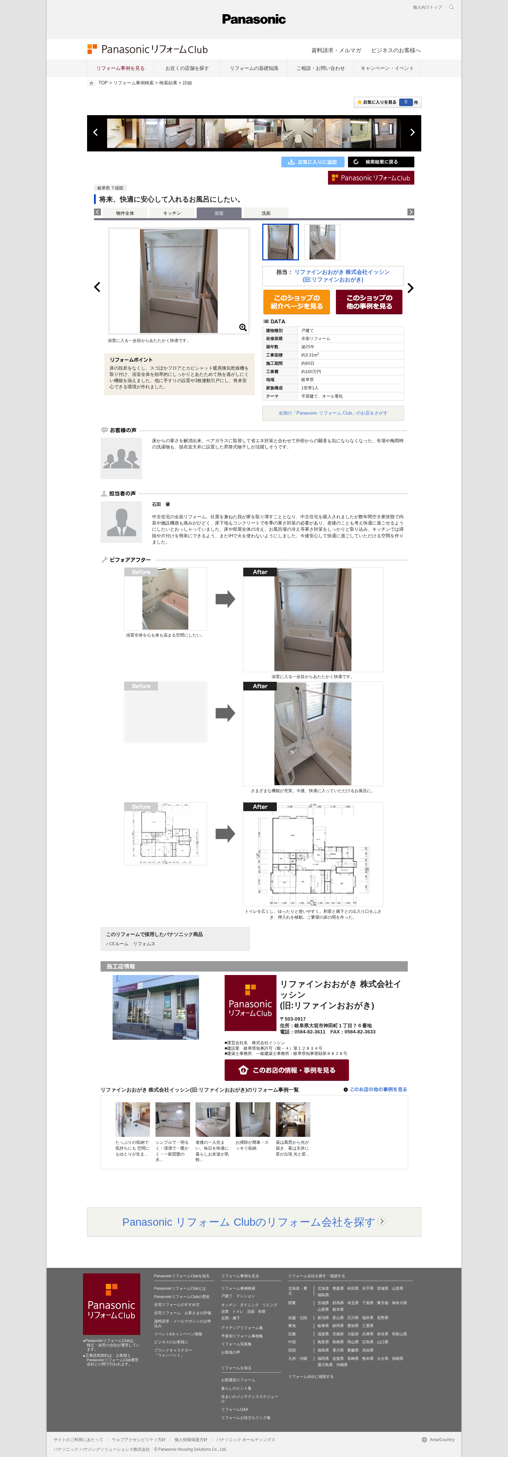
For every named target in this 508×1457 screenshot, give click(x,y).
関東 (292, 1303)
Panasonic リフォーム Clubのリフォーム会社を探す (249, 1222)
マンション (245, 1296)
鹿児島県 (325, 1365)
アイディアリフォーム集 (242, 1328)
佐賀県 (338, 1358)
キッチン (172, 213)
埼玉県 (353, 1303)
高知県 (368, 1350)
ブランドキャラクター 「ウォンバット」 (173, 1352)
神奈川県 (399, 1303)
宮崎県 (397, 1358)
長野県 (382, 1318)
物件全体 (125, 213)
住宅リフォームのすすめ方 (177, 1304)
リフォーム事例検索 (133, 83)
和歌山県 (399, 1334)
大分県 (382, 1358)
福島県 (323, 1295)
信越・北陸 (297, 1318)
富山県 (338, 1318)
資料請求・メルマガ (336, 50)
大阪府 (353, 1334)
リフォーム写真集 (236, 1344)
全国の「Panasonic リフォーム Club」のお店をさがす (333, 413)
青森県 (338, 1288)
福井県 (368, 1318)
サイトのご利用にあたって (78, 1440)
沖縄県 (342, 1365)
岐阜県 (323, 1326)
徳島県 (323, 1350)
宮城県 (382, 1288)
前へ (96, 132)
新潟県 (323, 1318)
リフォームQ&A (234, 1409)
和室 (262, 1311)
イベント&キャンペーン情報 (178, 1334)
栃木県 (338, 1309)
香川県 (338, 1350)
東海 (292, 1326)
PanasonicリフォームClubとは (180, 1288)
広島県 (368, 1342)
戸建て (227, 1296)
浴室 (225, 1311)
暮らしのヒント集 (236, 1388)
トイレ (238, 1311)
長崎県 (353, 1358)
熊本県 (368, 1358)
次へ (412, 132)
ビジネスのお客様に (171, 1342)
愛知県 (353, 1326)
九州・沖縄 (297, 1358)
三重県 (368, 1326)
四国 (292, 1350)
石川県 (353, 1318)
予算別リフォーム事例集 (242, 1336)
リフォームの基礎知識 (254, 68)
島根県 (338, 1342)
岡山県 (353, 1342)
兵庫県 (368, 1334)
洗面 (266, 213)
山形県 (397, 1288)
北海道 (323, 1288)
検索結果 (168, 83)
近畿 (292, 1334)
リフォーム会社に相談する (311, 1376)
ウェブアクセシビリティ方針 (139, 1440)
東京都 (382, 1303)
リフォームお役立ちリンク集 (246, 1418)
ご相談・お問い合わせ (321, 68)
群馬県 (338, 1303)
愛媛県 (353, 1350)
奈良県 (382, 1334)
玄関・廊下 (230, 1318)
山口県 (382, 1342)
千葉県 (368, 1303)
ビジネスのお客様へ (396, 50)
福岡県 (323, 1358)
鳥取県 (323, 1342)
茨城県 (323, 1303)
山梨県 (323, 1309)
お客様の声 (230, 1352)
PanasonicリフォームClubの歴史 (182, 1296)
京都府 (338, 1334)
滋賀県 (323, 1334)
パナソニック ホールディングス (245, 1440)
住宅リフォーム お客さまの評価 (182, 1313)
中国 (292, 1342)
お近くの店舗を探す (187, 68)
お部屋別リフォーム (238, 1380)
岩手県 (368, 1288)
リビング (269, 1305)
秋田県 (353, 1288)
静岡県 (338, 1326)
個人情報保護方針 (191, 1440)
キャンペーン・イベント (387, 68)
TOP (103, 83)
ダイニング (249, 1305)
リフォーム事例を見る (120, 68)
